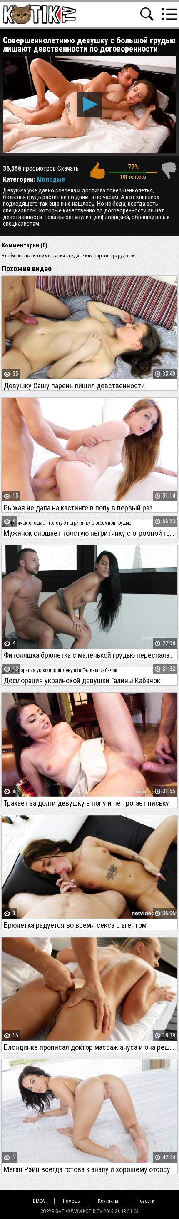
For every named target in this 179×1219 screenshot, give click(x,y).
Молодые (51, 179)
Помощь (71, 1201)
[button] (89, 104)
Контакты (108, 1201)
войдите (75, 256)
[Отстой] (169, 170)
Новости (145, 1201)
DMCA (39, 1201)
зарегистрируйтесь (114, 256)
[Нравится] (97, 170)
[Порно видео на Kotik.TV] (39, 14)
